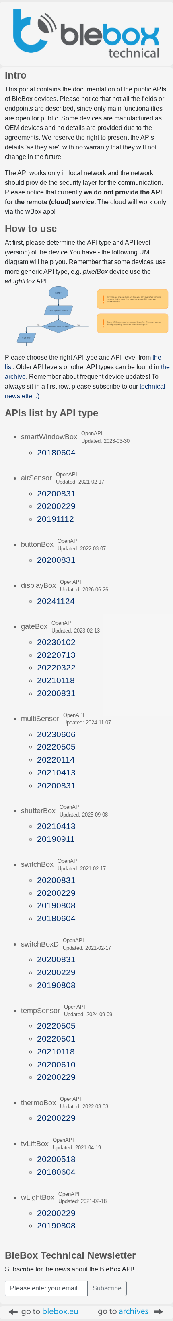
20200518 (56, 1159)
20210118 (56, 680)
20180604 (56, 452)
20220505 (56, 746)
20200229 (56, 506)
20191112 (55, 518)
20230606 (56, 734)
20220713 (56, 654)
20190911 (56, 838)
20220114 (56, 759)
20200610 (56, 1064)
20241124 (56, 601)
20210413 (56, 772)
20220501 (56, 1038)
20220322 (56, 667)
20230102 (56, 642)
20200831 (56, 493)
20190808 (56, 905)
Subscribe (107, 1288)
